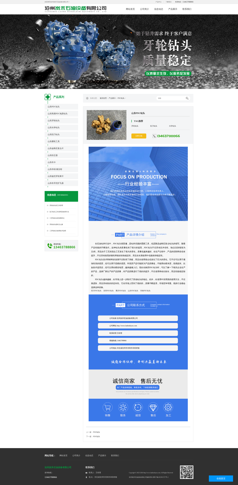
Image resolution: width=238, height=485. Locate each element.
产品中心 (159, 2)
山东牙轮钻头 (54, 120)
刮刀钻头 (153, 126)
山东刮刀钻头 (54, 134)
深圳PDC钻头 (108, 291)
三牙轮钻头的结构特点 (57, 218)
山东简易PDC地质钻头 (58, 114)
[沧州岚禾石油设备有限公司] (76, 9)
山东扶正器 (53, 155)
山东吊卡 (52, 162)
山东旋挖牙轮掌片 (56, 176)
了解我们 (169, 2)
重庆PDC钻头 (121, 291)
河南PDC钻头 (145, 291)
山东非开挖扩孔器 (56, 183)
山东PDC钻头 (54, 107)
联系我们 (186, 9)
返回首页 (103, 98)
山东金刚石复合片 (56, 148)
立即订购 (138, 136)
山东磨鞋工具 (54, 141)
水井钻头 (172, 126)
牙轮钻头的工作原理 (56, 205)
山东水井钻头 (54, 127)
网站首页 (130, 9)
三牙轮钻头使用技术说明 (58, 231)
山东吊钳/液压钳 (55, 169)
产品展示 (172, 9)
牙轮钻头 (134, 126)
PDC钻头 (121, 98)
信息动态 (158, 9)
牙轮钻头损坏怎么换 (56, 224)
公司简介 (144, 9)
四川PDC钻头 (96, 291)
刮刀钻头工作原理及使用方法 (59, 212)
